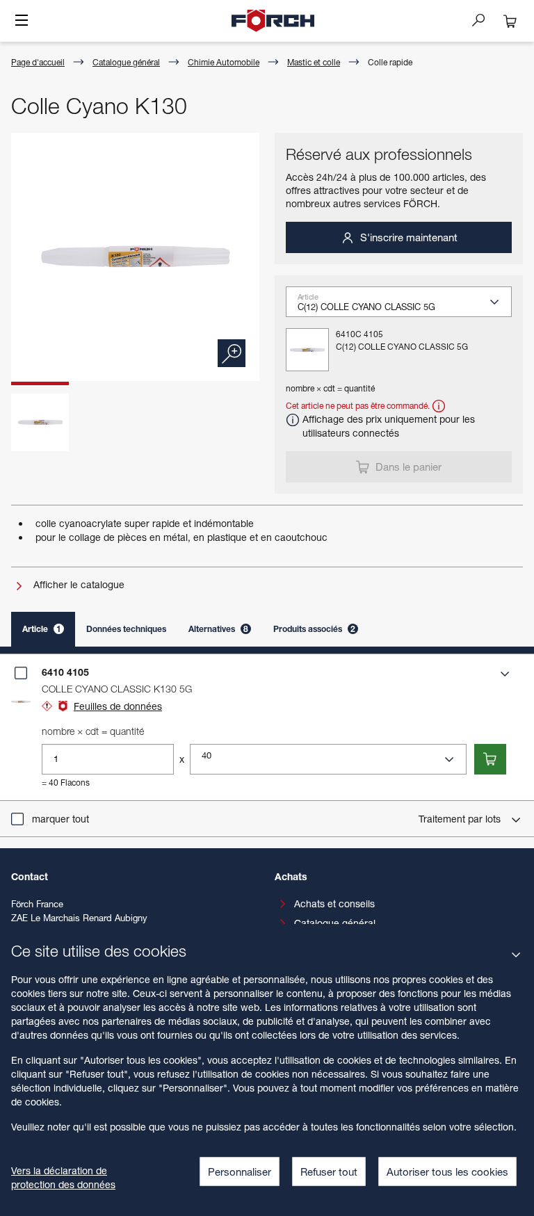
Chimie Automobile (223, 62)
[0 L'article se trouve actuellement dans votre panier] (510, 21)
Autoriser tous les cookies (447, 1171)
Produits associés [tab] (314, 629)
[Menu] (21, 21)
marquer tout (60, 819)
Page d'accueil (38, 62)
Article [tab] (41, 629)
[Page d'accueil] (273, 21)
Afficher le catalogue (77, 584)
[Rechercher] (484, 19)
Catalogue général (126, 62)
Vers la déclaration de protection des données (63, 1177)
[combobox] (404, 306)
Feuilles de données (118, 706)
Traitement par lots (461, 819)
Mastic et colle (313, 62)
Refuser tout (328, 1171)
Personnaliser (239, 1171)
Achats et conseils (334, 903)
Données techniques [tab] (126, 629)
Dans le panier (407, 466)
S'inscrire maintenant (407, 237)
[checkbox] (21, 673)
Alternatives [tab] (218, 629)
